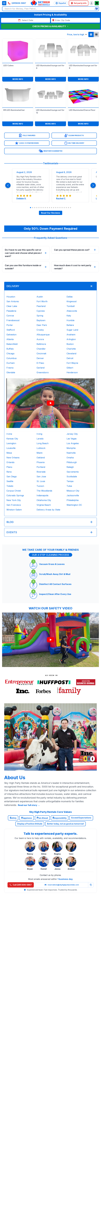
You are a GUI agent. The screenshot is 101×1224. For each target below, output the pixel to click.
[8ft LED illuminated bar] (17, 94)
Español (62, 3)
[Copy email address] (90, 884)
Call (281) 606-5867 (22, 885)
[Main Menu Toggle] (4, 3)
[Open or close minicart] (97, 3)
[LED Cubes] (17, 50)
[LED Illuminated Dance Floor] (83, 94)
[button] (26, 135)
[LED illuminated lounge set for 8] (83, 50)
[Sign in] (91, 3)
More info (22, 79)
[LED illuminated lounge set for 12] (50, 94)
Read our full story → (29, 805)
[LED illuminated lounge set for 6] (50, 50)
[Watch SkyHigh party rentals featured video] (50, 403)
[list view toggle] (96, 34)
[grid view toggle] (91, 34)
